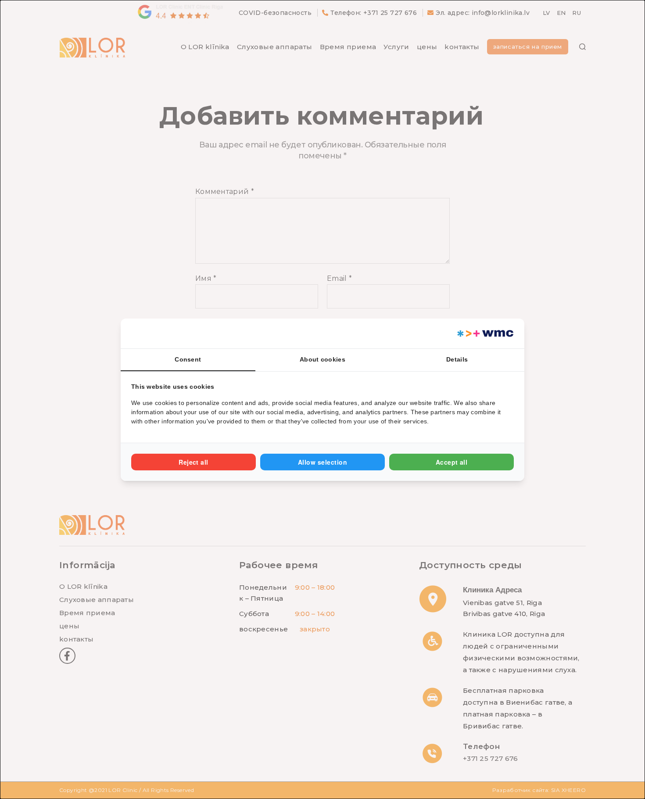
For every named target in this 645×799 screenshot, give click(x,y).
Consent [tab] (188, 359)
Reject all (193, 462)
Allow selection (322, 462)
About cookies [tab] (322, 359)
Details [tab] (457, 359)
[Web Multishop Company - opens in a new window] (484, 333)
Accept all (452, 462)
